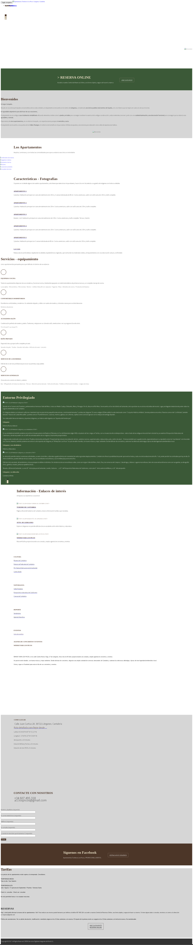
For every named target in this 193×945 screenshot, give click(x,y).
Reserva (7, 5)
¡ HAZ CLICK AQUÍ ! (127, 80)
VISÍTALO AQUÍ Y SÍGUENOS (118, 855)
